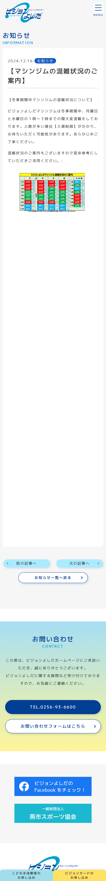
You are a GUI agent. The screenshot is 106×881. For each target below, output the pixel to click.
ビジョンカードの (79, 875)
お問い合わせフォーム (53, 726)
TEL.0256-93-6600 (53, 707)
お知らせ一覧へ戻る (53, 577)
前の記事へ (26, 563)
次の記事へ (79, 563)
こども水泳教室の (26, 875)
